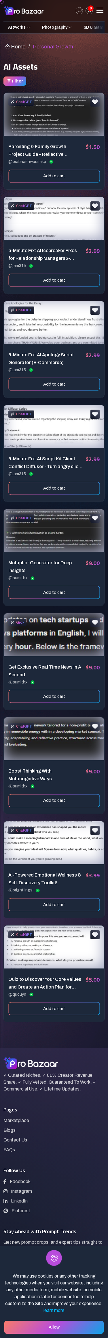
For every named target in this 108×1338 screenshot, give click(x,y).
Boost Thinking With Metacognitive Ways (30, 775)
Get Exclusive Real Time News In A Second (44, 671)
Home (18, 47)
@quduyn (17, 994)
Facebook (20, 1181)
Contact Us (15, 1139)
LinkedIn (19, 1200)
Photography (55, 27)
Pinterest (21, 1210)
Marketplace (16, 1120)
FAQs (9, 1149)
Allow (54, 1327)
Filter (17, 81)
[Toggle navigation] (100, 10)
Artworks (17, 27)
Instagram (21, 1191)
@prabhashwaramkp (27, 162)
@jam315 (17, 266)
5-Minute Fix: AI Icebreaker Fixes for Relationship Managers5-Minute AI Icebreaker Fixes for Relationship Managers (42, 255)
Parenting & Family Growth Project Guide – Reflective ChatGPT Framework (37, 151)
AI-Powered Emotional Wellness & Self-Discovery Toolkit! (44, 879)
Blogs (9, 1130)
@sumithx (18, 578)
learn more (54, 1310)
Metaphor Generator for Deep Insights (40, 566)
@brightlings (20, 890)
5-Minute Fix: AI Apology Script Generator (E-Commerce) (41, 358)
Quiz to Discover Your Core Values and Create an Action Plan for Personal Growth (44, 984)
